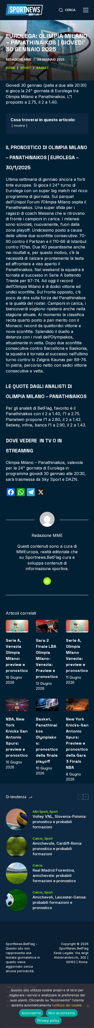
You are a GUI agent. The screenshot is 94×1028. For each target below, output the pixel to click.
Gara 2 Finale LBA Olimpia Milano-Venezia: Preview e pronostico (47, 658)
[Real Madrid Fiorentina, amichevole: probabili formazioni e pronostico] (17, 873)
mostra (19, 125)
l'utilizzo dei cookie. (67, 1005)
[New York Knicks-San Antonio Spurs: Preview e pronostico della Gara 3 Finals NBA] (77, 705)
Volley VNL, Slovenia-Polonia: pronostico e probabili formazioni (59, 821)
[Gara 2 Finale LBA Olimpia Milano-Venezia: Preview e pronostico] (47, 626)
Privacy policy (48, 1020)
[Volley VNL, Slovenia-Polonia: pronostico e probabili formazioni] (17, 819)
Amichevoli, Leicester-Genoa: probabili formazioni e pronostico (59, 902)
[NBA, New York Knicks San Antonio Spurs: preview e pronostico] (17, 705)
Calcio (38, 838)
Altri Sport (40, 811)
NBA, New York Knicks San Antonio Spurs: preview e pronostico (17, 737)
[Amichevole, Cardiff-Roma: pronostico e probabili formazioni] (17, 846)
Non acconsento (61, 1013)
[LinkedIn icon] (47, 581)
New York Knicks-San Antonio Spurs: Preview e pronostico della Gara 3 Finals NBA (77, 743)
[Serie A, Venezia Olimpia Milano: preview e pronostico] (17, 626)
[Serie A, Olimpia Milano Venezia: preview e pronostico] (77, 626)
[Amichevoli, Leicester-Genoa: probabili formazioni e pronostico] (17, 900)
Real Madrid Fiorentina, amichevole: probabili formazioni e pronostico (54, 875)
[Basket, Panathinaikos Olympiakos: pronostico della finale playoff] (47, 705)
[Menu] (85, 10)
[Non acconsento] (87, 1005)
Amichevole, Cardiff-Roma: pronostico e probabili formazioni (57, 848)
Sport (53, 811)
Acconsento (31, 1013)
